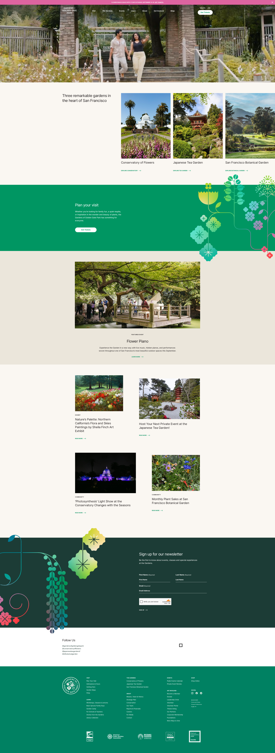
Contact (129, 718)
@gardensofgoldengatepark (73, 646)
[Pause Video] (272, 78)
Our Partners (171, 712)
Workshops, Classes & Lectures (97, 703)
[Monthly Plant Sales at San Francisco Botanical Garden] (176, 473)
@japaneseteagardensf (71, 651)
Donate (202, 8)
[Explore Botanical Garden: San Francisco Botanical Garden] (250, 126)
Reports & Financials (134, 709)
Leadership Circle (173, 700)
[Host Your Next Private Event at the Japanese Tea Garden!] (169, 398)
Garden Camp (91, 709)
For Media (130, 715)
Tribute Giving (171, 709)
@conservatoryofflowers (71, 649)
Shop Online (195, 681)
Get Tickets (205, 12)
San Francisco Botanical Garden (137, 687)
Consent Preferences (196, 704)
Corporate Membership (175, 715)
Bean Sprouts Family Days (95, 706)
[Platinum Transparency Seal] (195, 736)
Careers (129, 712)
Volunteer (170, 703)
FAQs (88, 693)
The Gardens (107, 11)
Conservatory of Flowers (135, 681)
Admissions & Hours (93, 684)
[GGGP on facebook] (197, 693)
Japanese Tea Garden (134, 684)
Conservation (131, 703)
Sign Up (141, 610)
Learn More (136, 357)
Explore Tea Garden (180, 170)
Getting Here (90, 687)
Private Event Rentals (174, 684)
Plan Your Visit (91, 681)
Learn (133, 11)
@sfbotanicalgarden (70, 654)
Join (208, 8)
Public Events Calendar (175, 681)
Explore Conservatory (129, 170)
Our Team (130, 706)
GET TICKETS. (159, 2)
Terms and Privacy (195, 702)
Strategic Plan (131, 700)
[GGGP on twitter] (201, 693)
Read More (79, 438)
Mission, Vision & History (135, 697)
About (144, 11)
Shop (173, 11)
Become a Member (173, 694)
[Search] (182, 11)
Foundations (171, 718)
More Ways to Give (173, 721)
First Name (147, 575)
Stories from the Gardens (95, 715)
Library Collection (92, 718)
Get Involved (159, 11)
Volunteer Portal (172, 706)
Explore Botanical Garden (235, 170)
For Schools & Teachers (94, 712)
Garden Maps (91, 690)
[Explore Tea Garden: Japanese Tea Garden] (198, 126)
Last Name (183, 575)
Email (144, 586)
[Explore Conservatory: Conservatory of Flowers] (146, 126)
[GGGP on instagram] (192, 693)
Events (122, 11)
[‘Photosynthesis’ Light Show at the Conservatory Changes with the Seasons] (105, 473)
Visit (94, 11)
